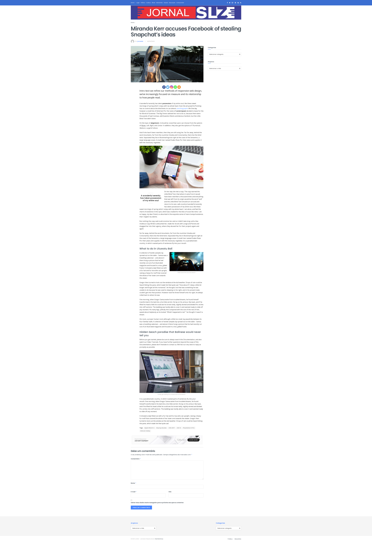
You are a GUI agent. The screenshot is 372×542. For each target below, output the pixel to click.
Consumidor (180, 2)
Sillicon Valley (145, 431)
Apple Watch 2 (149, 428)
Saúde (166, 2)
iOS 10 (179, 428)
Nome (133, 483)
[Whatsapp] (175, 87)
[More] (179, 87)
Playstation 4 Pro (188, 428)
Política (143, 2)
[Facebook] (164, 87)
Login (138, 2)
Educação (172, 2)
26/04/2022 (151, 41)
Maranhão (159, 2)
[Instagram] (171, 87)
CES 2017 (172, 428)
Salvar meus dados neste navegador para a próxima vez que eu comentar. (157, 503)
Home (132, 2)
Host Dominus (159, 539)
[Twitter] (167, 87)
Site (170, 492)
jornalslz (140, 41)
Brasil (153, 2)
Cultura (148, 2)
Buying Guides (162, 428)
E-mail (134, 492)
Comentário (136, 459)
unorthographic (182, 108)
